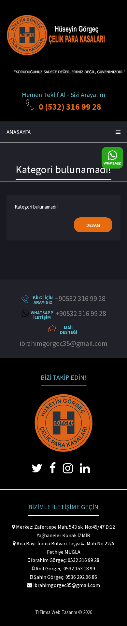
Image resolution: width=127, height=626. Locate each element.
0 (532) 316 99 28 (70, 106)
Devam (93, 225)
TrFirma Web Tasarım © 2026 (63, 612)
